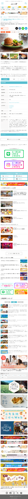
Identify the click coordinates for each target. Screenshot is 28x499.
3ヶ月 (21, 302)
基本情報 (5, 79)
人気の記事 (13, 9)
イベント (8, 9)
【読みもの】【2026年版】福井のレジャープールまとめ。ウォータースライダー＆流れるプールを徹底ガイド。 (17, 351)
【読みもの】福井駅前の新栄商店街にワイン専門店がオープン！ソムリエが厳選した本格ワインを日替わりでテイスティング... (17, 336)
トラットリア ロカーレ (18, 218)
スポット (2, 9)
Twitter (10, 107)
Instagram (11, 106)
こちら (19, 144)
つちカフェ (15, 236)
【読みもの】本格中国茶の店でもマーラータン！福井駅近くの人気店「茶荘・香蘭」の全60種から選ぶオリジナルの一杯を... (17, 346)
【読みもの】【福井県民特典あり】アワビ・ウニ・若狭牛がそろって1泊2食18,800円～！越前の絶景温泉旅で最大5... (17, 331)
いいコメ (22, 79)
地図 (14, 79)
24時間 (7, 302)
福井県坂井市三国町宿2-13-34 (15, 86)
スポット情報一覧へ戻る (15, 253)
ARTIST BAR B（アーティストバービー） (20, 245)
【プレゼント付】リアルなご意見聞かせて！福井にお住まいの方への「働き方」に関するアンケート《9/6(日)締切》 (14, 370)
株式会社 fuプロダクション (15, 496)
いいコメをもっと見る (21, 134)
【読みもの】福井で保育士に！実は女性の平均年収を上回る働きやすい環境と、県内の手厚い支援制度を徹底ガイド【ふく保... (17, 311)
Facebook (11, 105)
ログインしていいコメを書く (15, 139)
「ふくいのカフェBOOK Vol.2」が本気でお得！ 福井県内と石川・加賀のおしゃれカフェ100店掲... (20, 193)
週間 (14, 302)
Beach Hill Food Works (14, 102)
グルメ (18, 9)
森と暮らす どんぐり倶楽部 (19, 228)
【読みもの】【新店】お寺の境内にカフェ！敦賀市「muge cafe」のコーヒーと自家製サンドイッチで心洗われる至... (17, 341)
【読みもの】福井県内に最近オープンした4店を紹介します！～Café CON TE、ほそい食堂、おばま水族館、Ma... (17, 306)
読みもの (23, 9)
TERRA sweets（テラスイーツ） (20, 210)
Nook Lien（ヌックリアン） (19, 202)
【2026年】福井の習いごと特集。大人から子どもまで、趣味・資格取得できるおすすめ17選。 (14, 488)
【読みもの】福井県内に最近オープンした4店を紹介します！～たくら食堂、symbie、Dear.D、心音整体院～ (17, 326)
